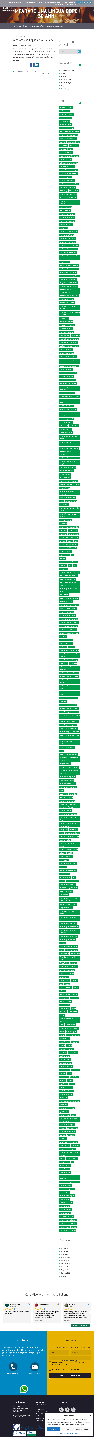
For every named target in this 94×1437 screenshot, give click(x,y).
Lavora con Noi (39, 1420)
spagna (62, 558)
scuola (69, 551)
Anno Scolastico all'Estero (60, 1364)
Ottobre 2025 (65, 1267)
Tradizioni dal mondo (68, 70)
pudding (74, 980)
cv (72, 1162)
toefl (61, 751)
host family (73, 830)
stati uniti (63, 1012)
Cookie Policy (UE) (61, 5)
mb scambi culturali (66, 1217)
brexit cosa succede (66, 322)
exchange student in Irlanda (69, 708)
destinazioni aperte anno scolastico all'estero (68, 806)
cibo (70, 565)
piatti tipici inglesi (66, 1087)
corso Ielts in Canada (67, 780)
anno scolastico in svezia (68, 139)
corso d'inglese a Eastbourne (69, 927)
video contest (64, 954)
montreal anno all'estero (68, 252)
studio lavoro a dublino (67, 238)
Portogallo (75, 1042)
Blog (17, 2)
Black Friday (64, 963)
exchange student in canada (69, 676)
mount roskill (64, 505)
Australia (73, 963)
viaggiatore (63, 569)
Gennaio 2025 (65, 1276)
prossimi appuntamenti (41, 1409)
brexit (62, 1032)
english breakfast (65, 1063)
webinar (62, 142)
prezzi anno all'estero (67, 180)
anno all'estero (65, 488)
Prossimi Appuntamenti (53, 2)
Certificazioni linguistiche (33, 31)
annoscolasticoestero (66, 114)
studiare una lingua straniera (69, 1182)
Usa (61, 984)
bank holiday (75, 336)
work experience (72, 1128)
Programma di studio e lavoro (22, 71)
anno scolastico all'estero (68, 1220)
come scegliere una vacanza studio (69, 845)
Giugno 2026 (65, 1254)
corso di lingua (65, 1206)
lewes (73, 1115)
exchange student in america (69, 572)
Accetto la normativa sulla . (65, 1370)
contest (67, 984)
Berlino (62, 1046)
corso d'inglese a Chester (68, 923)
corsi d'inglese (64, 1042)
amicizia (71, 647)
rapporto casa (64, 262)
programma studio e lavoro (69, 1028)
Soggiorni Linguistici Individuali (61, 1362)
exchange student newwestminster (66, 291)
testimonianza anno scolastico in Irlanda (70, 716)
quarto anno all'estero (67, 218)
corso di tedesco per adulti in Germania (69, 655)
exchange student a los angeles (67, 462)
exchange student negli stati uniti (69, 257)
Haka (61, 1025)
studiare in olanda (66, 350)
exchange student (66, 811)
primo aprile (75, 1070)
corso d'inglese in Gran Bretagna (67, 931)
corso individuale (65, 1210)
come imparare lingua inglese (69, 1101)
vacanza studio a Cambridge (69, 598)
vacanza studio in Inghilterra (69, 837)
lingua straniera (65, 1213)
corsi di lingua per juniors (68, 814)
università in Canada (67, 612)
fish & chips (74, 1077)
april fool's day (65, 1056)
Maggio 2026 (65, 1257)
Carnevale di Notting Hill (68, 548)
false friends (64, 860)
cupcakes (63, 867)
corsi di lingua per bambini (69, 562)
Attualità (64, 76)
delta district (64, 595)
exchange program (66, 107)
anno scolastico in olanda (68, 373)
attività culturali (72, 1158)
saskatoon (63, 524)
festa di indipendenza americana (67, 493)
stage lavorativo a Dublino (68, 754)
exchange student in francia (69, 623)
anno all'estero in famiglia (68, 170)
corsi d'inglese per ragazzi (68, 728)
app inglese (75, 1145)
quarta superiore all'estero (68, 173)
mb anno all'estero (66, 422)
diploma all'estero (66, 159)
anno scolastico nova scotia (69, 698)
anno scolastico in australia (69, 527)
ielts (74, 877)
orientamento (74, 146)
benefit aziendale (65, 1185)
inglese (74, 1227)
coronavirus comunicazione (68, 232)
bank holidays (64, 336)
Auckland (63, 1053)
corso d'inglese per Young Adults (68, 590)
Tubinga (62, 1080)
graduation (70, 1135)
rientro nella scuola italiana (69, 156)
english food (64, 1077)
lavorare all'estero (66, 1203)
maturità (63, 1139)
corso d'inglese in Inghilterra (69, 605)
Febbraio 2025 (66, 1273)
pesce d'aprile (64, 1070)
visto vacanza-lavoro (67, 974)
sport (61, 791)
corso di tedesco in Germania (69, 650)
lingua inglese (64, 1227)
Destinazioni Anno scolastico (55, 26)
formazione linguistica (67, 1189)
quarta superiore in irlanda (69, 619)
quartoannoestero (66, 118)
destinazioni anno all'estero (69, 184)
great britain (64, 1112)
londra (62, 1158)
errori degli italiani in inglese (69, 767)
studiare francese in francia (69, 633)
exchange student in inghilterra (66, 453)
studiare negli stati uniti (68, 356)
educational (64, 426)
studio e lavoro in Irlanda (68, 904)
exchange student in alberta (69, 269)
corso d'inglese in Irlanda (68, 863)
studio (62, 1035)
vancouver (63, 531)
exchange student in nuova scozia (69, 687)
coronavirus (64, 228)
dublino (62, 1128)
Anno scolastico (66, 80)
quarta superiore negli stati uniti (69, 361)
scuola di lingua (65, 1165)
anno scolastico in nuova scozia (68, 693)
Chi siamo (9, 2)
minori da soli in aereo (67, 393)
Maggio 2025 (65, 1270)
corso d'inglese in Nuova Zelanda (68, 918)
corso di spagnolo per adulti (69, 721)
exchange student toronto (68, 249)
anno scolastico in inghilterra (69, 276)
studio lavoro (64, 977)
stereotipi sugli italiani (67, 801)
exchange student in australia (70, 485)
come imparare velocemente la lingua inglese (69, 1120)
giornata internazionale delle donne (69, 509)
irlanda (71, 1084)
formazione (74, 538)
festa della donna (66, 520)
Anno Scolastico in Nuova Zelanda (68, 912)
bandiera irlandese (66, 856)
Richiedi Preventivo (47, 31)
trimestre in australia (67, 166)
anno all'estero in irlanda (68, 609)
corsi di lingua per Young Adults (68, 819)
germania (63, 565)
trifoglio (62, 853)
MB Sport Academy (66, 798)
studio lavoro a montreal (68, 383)
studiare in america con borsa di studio (69, 414)
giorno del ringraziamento (68, 481)
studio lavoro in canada (67, 380)
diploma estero (65, 555)
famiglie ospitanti (66, 177)
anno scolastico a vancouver (69, 245)
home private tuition (66, 128)
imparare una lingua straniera (30, 74)
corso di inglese (65, 1172)
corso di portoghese (72, 1035)
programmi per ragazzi (67, 1149)
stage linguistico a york (67, 579)
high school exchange (67, 221)
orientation (63, 146)
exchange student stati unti (69, 296)
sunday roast (64, 998)
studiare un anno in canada (69, 265)
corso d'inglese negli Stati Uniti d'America (68, 899)
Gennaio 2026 (65, 1264)
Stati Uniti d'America (67, 1091)
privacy (76, 1370)
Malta (74, 1008)
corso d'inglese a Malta (67, 940)
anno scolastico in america (68, 576)
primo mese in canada (67, 303)
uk (73, 555)
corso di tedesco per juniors (69, 950)
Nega (67, 1429)
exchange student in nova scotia (68, 681)
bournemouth (64, 1192)
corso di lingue (18, 74)
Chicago (62, 943)
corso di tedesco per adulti (68, 947)
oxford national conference (68, 544)
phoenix (62, 541)
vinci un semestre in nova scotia (68, 1020)
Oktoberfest (64, 663)
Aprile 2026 (65, 1261)
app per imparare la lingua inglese (69, 1153)
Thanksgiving (75, 954)
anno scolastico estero (67, 214)
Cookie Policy (62, 1433)
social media (73, 1012)
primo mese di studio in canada (67, 307)
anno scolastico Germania (68, 194)
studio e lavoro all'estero (68, 870)
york (70, 531)
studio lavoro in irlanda (67, 242)
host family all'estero (67, 406)
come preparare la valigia (68, 626)
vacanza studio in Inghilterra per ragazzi (69, 736)
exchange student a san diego (70, 458)
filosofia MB (39, 1416)
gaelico (75, 850)
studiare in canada (66, 225)
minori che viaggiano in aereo (69, 396)
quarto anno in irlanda (67, 616)
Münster (62, 1073)
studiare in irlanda (66, 602)
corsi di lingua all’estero (42, 1411)
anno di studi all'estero (67, 498)
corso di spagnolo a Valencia (69, 712)
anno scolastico (65, 211)
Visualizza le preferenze (83, 1429)
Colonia (69, 1046)
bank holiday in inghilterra (68, 343)
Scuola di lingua (66, 83)
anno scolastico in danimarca (69, 132)
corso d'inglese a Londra (68, 787)
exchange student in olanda (69, 346)
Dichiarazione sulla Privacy (72, 1433)
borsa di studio (73, 534)
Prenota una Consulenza (32, 2)
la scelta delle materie (67, 747)
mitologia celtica (65, 850)
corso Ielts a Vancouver (67, 784)
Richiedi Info (70, 2)
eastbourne (63, 1105)
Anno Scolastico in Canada (68, 967)
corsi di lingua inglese (67, 1125)
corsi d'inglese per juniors (68, 725)
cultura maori (64, 874)
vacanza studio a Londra (68, 794)
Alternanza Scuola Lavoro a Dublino (69, 759)
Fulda (70, 1073)
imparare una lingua (67, 299)
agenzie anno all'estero (67, 187)
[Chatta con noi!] (24, 1384)
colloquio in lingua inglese (68, 888)
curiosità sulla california (68, 467)
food (75, 565)
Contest (63, 73)
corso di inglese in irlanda (68, 501)
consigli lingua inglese (67, 1108)
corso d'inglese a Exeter (67, 884)
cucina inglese (73, 1053)
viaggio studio (64, 1162)
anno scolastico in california (69, 448)
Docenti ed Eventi (19, 31)
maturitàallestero (65, 125)
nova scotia (74, 998)
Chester (70, 1080)
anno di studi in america (68, 409)
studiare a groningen (67, 353)
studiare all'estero (66, 643)
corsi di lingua (64, 1199)
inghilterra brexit (65, 429)
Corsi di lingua (34, 71)
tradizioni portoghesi (66, 1049)
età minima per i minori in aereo (68, 401)
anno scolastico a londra (68, 272)
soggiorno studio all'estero (68, 283)
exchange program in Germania (67, 202)
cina (75, 531)
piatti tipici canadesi (66, 471)
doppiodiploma (65, 121)
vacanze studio (65, 1005)
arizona (70, 541)
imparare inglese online (67, 1132)
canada (62, 1135)
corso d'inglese (65, 1008)
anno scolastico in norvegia (69, 135)
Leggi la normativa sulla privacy (20, 1416)
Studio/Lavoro (82, 1362)
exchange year (64, 111)
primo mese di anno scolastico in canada (70, 313)
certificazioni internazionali (68, 1142)
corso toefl (73, 663)
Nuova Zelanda (71, 1025)
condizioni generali (40, 1418)
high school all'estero (67, 235)
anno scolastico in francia (68, 630)
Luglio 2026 (65, 1251)
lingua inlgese (64, 1115)
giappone (63, 534)
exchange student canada (68, 286)
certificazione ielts (72, 881)
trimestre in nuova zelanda (69, 163)
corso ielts (63, 701)
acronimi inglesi (65, 877)
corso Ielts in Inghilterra (67, 777)
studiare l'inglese (65, 1001)
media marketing (65, 987)
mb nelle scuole (65, 478)
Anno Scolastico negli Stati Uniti (68, 958)
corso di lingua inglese (44, 74)
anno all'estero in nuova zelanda (68, 515)
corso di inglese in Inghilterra (69, 833)
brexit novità (64, 318)
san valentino (64, 538)
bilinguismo (64, 830)
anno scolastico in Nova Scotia (67, 742)
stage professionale (66, 891)
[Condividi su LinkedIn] (36, 65)
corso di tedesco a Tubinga (68, 660)
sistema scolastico (73, 142)
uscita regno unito (66, 433)
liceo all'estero (73, 191)
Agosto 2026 (65, 1248)
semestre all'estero (66, 153)
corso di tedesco (65, 1060)
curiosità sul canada (66, 332)
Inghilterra (63, 1084)
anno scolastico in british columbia (68, 584)
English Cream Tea (66, 908)
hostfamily (63, 191)
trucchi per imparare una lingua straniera (68, 825)
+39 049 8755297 (13, 1374)
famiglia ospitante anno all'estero (68, 388)
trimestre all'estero (66, 149)
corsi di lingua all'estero (68, 1231)
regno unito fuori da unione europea (69, 437)
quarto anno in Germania (68, 198)
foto (76, 541)
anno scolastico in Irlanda (68, 705)
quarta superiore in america (69, 366)
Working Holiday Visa (67, 970)
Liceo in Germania (66, 207)
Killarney (63, 991)
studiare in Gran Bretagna (68, 994)
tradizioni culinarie (66, 640)
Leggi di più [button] (38, 1320)
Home (72, 5)
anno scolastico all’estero (42, 1414)
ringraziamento (65, 474)
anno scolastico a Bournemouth (65, 443)
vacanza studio (65, 840)
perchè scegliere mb (66, 419)
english (70, 853)
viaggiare (63, 636)
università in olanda (66, 376)
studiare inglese (71, 1032)
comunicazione (65, 980)
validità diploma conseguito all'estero (69, 772)
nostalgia (63, 647)
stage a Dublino (65, 764)
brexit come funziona (67, 325)
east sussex (64, 1098)
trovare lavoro (64, 1145)
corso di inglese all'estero (68, 279)
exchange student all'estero (69, 673)
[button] (90, 1415)
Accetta (53, 1429)
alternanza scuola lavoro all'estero (68, 668)
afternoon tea (64, 1039)
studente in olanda (66, 369)
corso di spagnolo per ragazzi (69, 732)
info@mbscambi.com (34, 1374)
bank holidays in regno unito (69, 339)
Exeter (62, 881)
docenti (62, 551)
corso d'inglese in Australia (69, 936)
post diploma (74, 426)
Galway (76, 987)
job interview (64, 895)
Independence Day (66, 1066)
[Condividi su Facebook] (32, 65)
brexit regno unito (66, 329)
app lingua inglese (66, 1094)
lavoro (62, 1015)
